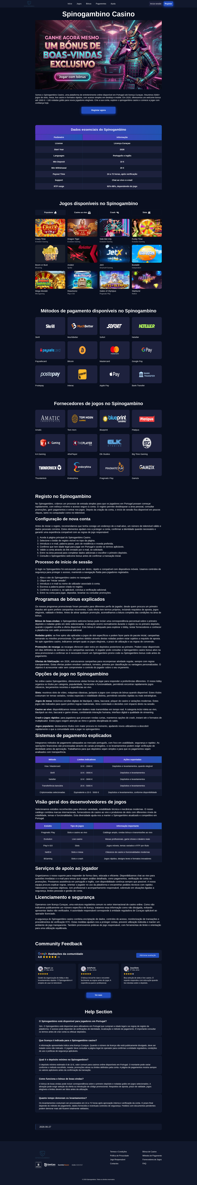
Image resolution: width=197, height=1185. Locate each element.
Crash (112, 212)
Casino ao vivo (80, 212)
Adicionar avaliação (148, 955)
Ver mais (98, 995)
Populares (48, 212)
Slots (145, 212)
